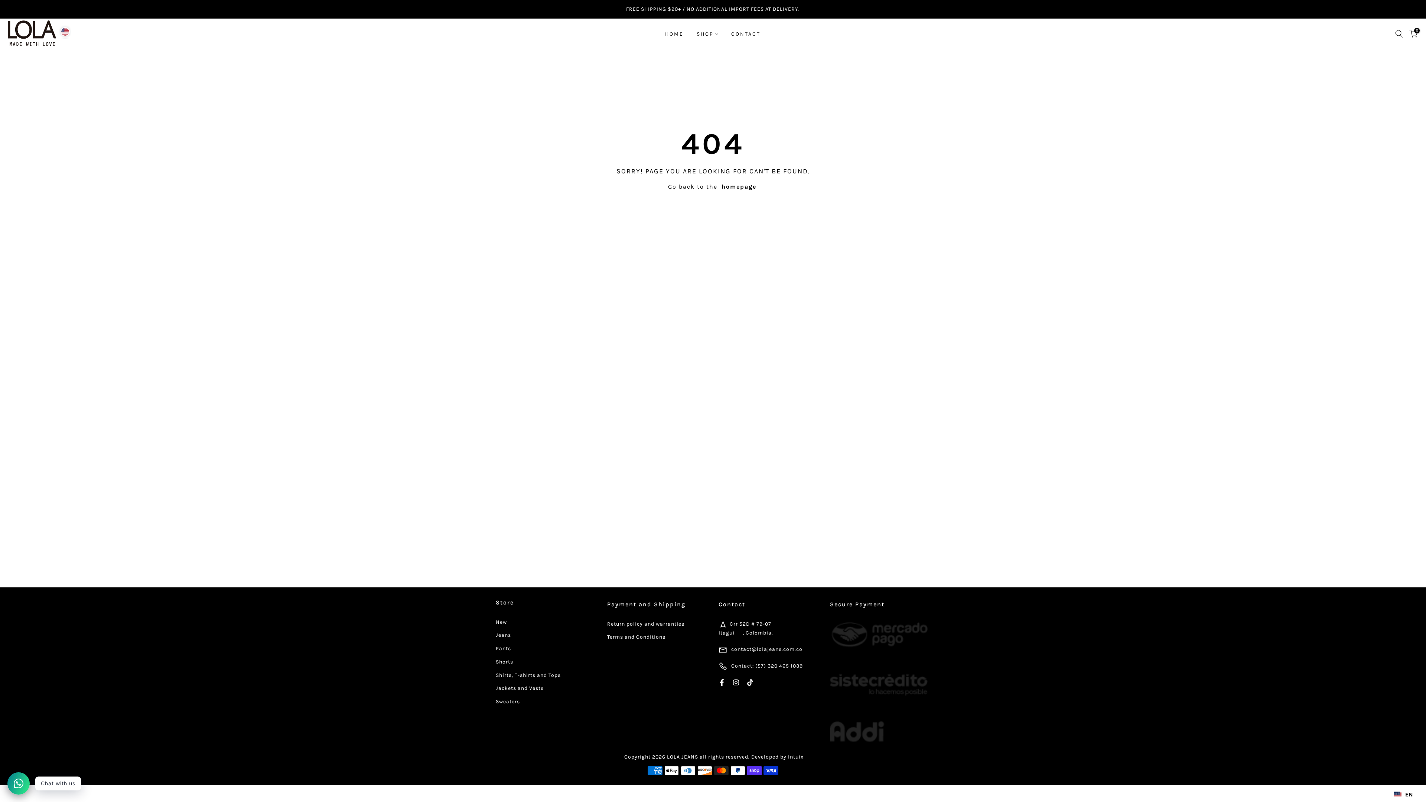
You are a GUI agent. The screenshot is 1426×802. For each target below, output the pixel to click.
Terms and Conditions (636, 637)
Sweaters (508, 701)
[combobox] (1403, 794)
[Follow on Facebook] (722, 682)
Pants (503, 648)
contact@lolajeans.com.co (766, 649)
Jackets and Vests (520, 688)
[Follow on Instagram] (736, 682)
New (501, 622)
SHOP (705, 34)
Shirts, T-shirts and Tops (528, 675)
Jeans (503, 635)
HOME (674, 34)
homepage (739, 186)
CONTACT (746, 34)
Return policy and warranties (645, 624)
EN (1409, 794)
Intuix (796, 757)
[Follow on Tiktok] (750, 682)
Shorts (504, 662)
